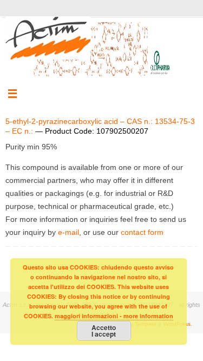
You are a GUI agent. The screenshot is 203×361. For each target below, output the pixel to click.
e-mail (68, 232)
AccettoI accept (103, 331)
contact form (142, 232)
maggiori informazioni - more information (114, 316)
